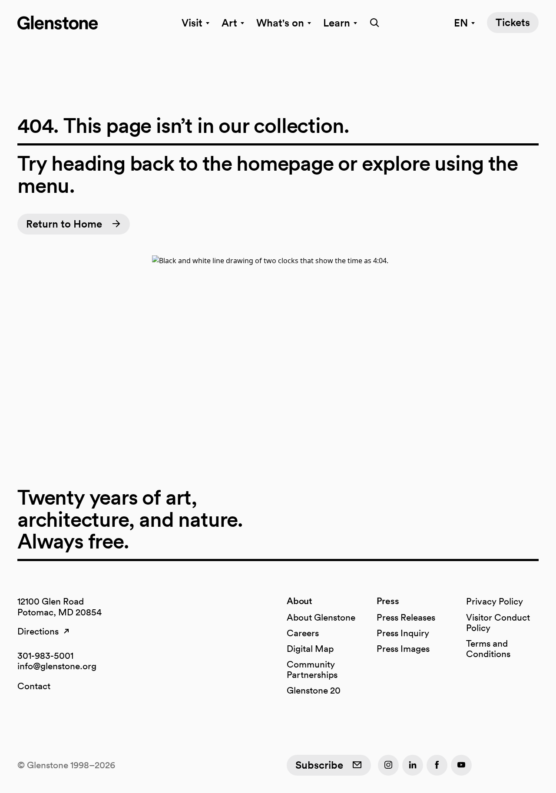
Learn (336, 22)
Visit (192, 22)
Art (229, 22)
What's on (280, 22)
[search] (372, 22)
